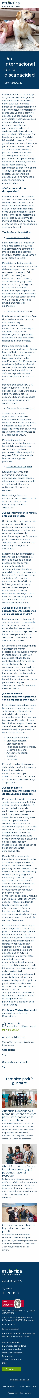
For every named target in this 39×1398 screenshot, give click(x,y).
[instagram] (8, 1293)
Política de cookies (28, 1386)
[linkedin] (18, 1293)
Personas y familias (11, 1342)
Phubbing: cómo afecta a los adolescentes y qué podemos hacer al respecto (19, 1171)
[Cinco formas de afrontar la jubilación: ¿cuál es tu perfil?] (19, 1212)
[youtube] (13, 1293)
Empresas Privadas (11, 1349)
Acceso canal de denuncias (19, 1393)
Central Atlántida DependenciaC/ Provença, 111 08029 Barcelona (18, 1318)
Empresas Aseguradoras (14, 1346)
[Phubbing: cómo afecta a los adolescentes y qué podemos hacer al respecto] (19, 1154)
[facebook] (3, 1293)
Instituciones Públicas (13, 1353)
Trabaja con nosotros (12, 1359)
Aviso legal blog (9, 1386)
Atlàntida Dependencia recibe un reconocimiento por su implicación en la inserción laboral (19, 1115)
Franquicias (7, 1356)
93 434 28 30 (8, 1324)
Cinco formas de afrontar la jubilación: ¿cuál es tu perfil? (18, 1228)
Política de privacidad (19, 1380)
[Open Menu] (35, 4)
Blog (4, 1055)
